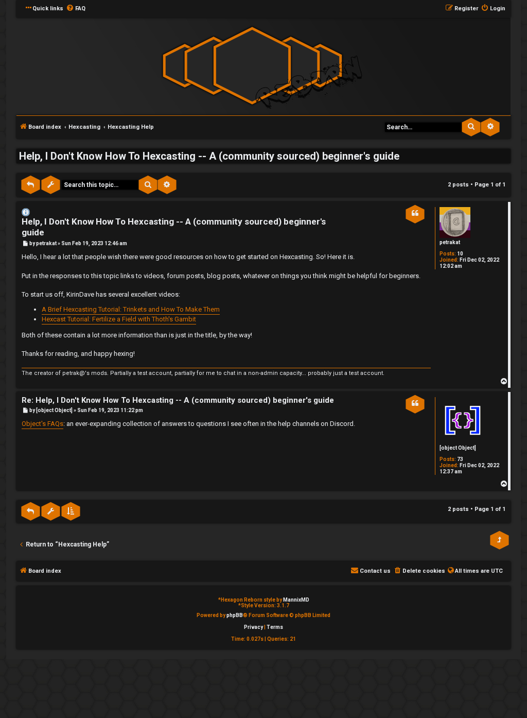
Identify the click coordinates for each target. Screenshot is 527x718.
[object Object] (458, 448)
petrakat (450, 242)
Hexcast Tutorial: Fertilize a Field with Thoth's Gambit (119, 319)
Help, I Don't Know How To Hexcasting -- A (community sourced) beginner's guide (209, 156)
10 (460, 254)
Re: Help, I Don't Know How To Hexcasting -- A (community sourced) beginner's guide (178, 400)
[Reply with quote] (415, 213)
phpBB (234, 615)
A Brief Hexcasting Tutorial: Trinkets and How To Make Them (131, 309)
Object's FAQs (42, 424)
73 (460, 459)
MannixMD (296, 600)
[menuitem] (75, 9)
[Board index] (252, 65)
